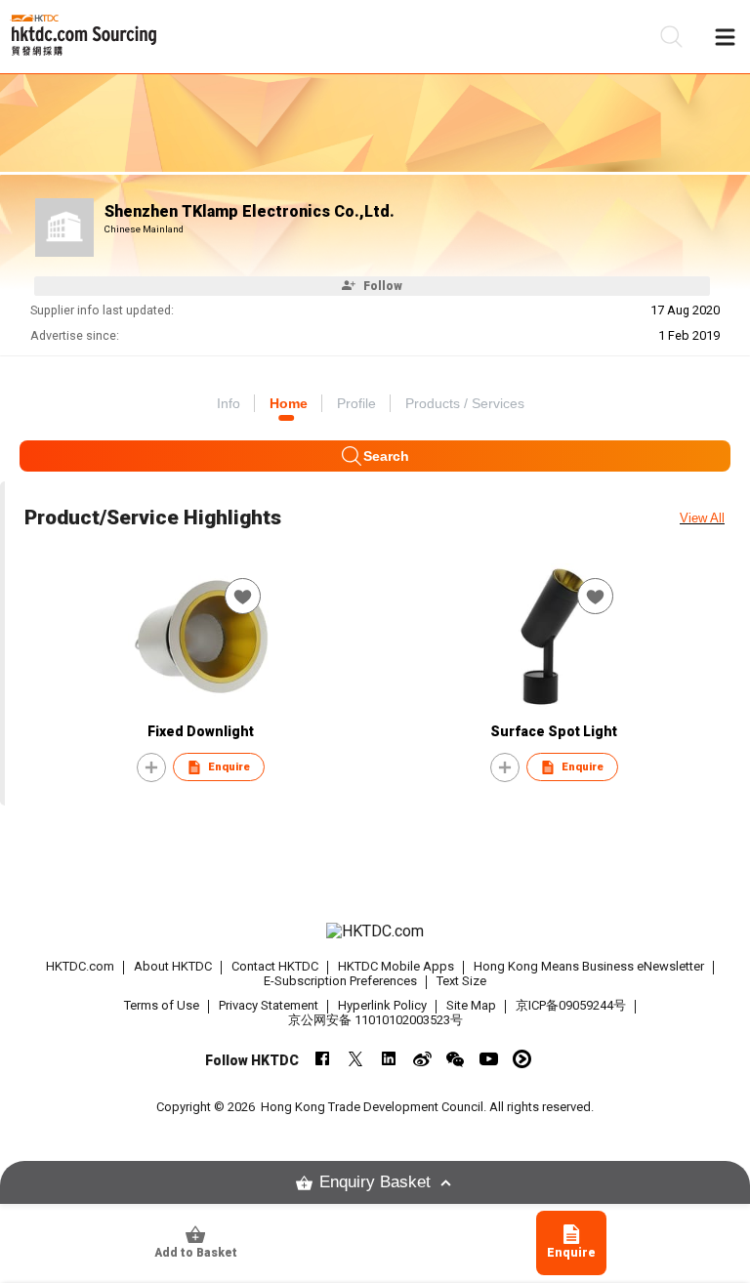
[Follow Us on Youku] (522, 1059)
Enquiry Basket (375, 1182)
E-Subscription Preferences (340, 980)
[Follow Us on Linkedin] (389, 1059)
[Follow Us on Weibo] (422, 1059)
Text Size (461, 980)
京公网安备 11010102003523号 (375, 1020)
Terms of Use (161, 1005)
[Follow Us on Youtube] (488, 1059)
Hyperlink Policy (382, 1005)
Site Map (471, 1005)
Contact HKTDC (274, 966)
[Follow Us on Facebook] (322, 1059)
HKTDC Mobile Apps (396, 966)
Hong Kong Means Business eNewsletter (589, 966)
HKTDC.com (80, 966)
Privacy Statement (268, 1005)
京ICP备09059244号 (571, 1005)
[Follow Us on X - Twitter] (356, 1059)
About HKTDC (173, 966)
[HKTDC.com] (375, 931)
